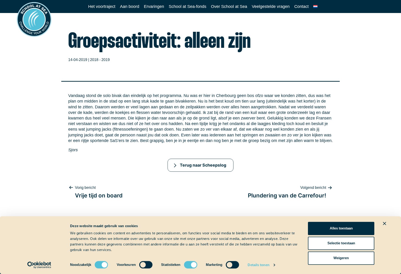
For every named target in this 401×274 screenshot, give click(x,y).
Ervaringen (154, 6)
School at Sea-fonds (187, 6)
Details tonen (258, 265)
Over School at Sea (229, 6)
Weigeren (341, 258)
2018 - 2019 (100, 60)
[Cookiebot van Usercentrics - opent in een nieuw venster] (39, 264)
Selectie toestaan (341, 243)
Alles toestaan (341, 228)
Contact (301, 6)
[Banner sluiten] (384, 223)
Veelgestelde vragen (271, 6)
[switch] (141, 263)
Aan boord (129, 6)
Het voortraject (101, 6)
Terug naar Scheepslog (203, 165)
